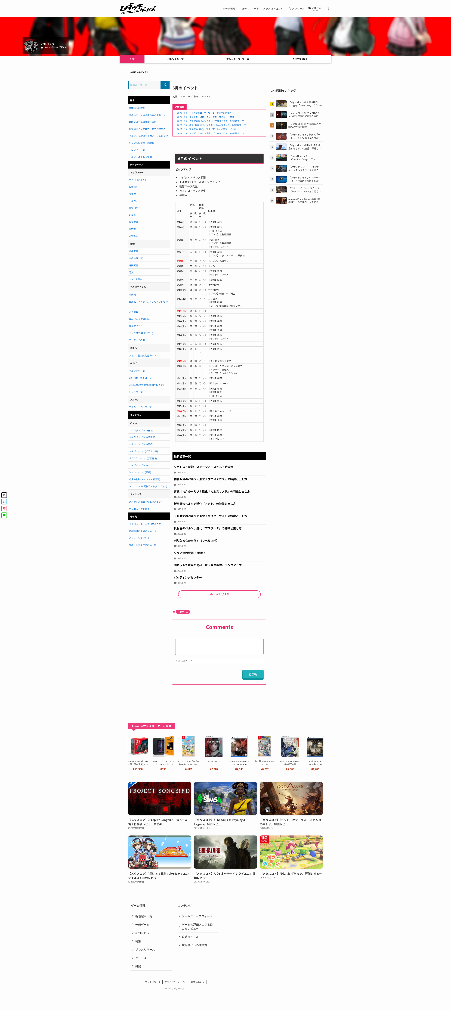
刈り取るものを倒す (139, 508)
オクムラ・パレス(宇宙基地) (143, 458)
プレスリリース (145, 949)
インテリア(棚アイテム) (141, 333)
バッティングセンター (140, 538)
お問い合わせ (198, 982)
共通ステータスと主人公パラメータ (147, 114)
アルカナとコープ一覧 (237, 59)
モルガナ (133, 201)
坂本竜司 (133, 187)
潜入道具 (133, 312)
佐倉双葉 (133, 222)
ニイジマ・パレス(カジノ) (142, 465)
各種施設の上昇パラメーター (144, 531)
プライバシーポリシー (175, 982)
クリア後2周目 (300, 59)
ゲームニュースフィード (197, 916)
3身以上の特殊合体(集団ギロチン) (146, 384)
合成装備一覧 (136, 258)
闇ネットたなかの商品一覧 (142, 545)
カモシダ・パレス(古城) (141, 430)
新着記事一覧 (143, 916)
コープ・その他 (137, 340)
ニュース (140, 958)
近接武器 (133, 251)
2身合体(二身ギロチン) (140, 378)
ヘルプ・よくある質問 (140, 157)
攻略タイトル (190, 937)
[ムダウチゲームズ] (138, 8)
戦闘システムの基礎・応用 (142, 121)
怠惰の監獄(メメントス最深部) (144, 479)
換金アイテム (136, 326)
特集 (138, 941)
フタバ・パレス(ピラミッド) (143, 451)
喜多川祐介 (134, 208)
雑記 (138, 966)
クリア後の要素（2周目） (142, 142)
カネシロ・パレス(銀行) (141, 444)
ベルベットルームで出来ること (145, 524)
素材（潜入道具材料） (140, 319)
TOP (132, 59)
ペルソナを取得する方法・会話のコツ (148, 136)
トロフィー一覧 (137, 149)
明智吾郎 (133, 236)
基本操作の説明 (137, 108)
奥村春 (132, 229)
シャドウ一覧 (136, 391)
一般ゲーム (183, 611)
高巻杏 (132, 194)
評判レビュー (143, 933)
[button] (4, 495)
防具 (131, 272)
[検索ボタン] (327, 8)
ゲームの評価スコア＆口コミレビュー (197, 926)
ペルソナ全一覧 (176, 59)
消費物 (132, 294)
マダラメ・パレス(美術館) (142, 437)
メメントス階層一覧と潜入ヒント (146, 501)
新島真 (132, 215)
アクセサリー (136, 279)
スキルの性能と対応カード (142, 355)
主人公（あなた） (138, 180)
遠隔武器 (133, 265)
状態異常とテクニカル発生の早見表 (147, 128)
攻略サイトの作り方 (194, 945)
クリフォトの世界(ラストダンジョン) (148, 486)
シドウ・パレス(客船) (140, 472)
